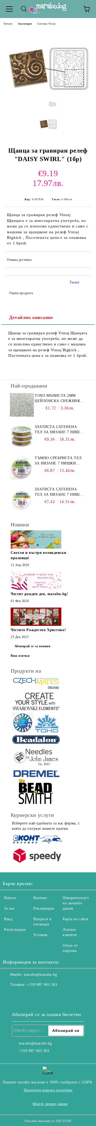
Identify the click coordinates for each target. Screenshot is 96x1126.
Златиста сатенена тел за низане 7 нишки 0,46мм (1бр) (60, 430)
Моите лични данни (50, 1104)
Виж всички (20, 656)
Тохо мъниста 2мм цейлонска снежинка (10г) (59, 399)
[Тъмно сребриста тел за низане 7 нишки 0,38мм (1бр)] (22, 467)
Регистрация (15, 930)
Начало (8, 23)
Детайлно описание (31, 317)
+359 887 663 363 (42, 985)
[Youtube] (33, 995)
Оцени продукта (21, 293)
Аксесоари (25, 23)
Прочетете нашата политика (48, 1090)
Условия (40, 935)
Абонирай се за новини (32, 646)
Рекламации (43, 908)
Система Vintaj (46, 23)
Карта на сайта (75, 919)
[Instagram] (21, 995)
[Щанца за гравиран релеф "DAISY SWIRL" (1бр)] (48, 108)
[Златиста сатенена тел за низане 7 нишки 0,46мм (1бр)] (22, 436)
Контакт (40, 898)
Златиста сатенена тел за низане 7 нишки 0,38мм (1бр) (60, 492)
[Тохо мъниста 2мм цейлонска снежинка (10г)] (22, 405)
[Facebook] (9, 995)
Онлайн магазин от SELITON (48, 1121)
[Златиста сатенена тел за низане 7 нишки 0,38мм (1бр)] (22, 498)
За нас (9, 908)
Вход (8, 919)
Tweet (74, 282)
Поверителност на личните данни (76, 903)
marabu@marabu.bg (40, 975)
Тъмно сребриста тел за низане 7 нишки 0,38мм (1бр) (58, 461)
